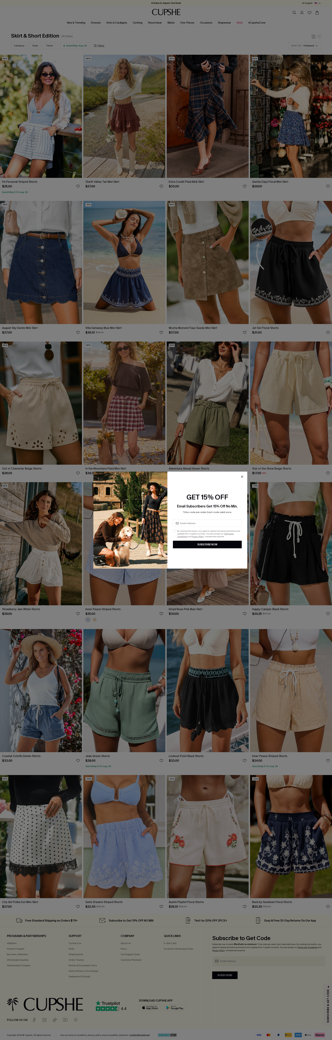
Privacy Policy (197, 536)
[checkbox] (174, 531)
